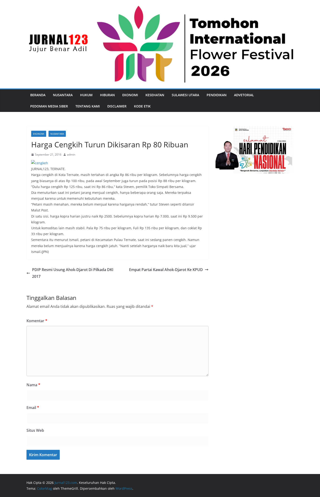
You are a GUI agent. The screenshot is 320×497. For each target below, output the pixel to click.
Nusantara (63, 95)
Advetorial (244, 95)
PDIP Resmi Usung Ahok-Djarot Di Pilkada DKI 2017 (72, 273)
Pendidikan (217, 95)
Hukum (86, 95)
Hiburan (107, 95)
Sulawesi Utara (185, 95)
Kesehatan (154, 95)
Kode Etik (142, 106)
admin (71, 155)
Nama (33, 384)
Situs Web (35, 430)
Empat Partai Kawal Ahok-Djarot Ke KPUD (166, 269)
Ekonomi (130, 95)
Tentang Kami (87, 106)
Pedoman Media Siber (49, 106)
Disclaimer (117, 106)
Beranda (37, 95)
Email (32, 407)
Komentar (36, 320)
